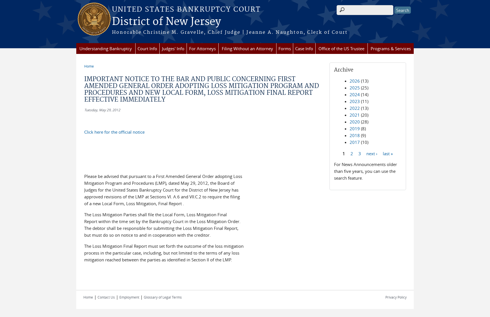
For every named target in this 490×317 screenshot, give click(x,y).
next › (371, 153)
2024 (355, 94)
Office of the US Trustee (341, 48)
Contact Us (106, 297)
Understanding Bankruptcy (105, 48)
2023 (355, 101)
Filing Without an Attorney (247, 48)
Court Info (147, 48)
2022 (355, 108)
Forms (284, 48)
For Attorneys (202, 48)
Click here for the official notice (114, 132)
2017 (355, 142)
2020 (355, 122)
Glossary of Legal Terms (163, 297)
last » (388, 153)
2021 (355, 115)
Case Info (304, 48)
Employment (129, 297)
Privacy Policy (396, 297)
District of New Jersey (166, 21)
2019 (355, 128)
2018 (355, 135)
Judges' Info (173, 48)
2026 (355, 81)
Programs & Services (391, 48)
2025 (355, 88)
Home (89, 66)
